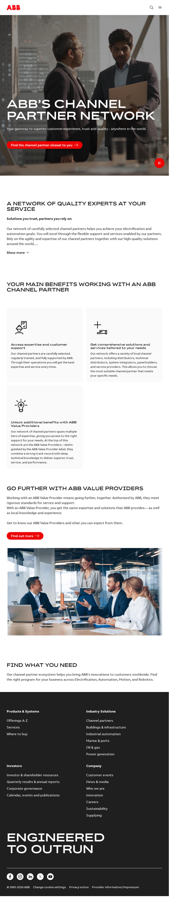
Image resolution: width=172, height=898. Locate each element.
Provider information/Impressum (115, 887)
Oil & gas (93, 747)
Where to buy (17, 734)
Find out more (22, 536)
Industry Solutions (101, 711)
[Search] (152, 7)
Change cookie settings (49, 887)
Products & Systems (23, 711)
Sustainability (97, 808)
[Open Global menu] (160, 7)
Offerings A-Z (17, 720)
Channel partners (99, 720)
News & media (97, 782)
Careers (92, 802)
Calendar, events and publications (33, 795)
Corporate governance (24, 788)
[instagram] (20, 876)
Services (13, 727)
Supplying (94, 815)
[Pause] (159, 163)
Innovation (94, 795)
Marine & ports (97, 741)
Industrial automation (103, 734)
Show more (16, 252)
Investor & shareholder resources (32, 775)
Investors (14, 766)
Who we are (95, 788)
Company (94, 766)
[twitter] (40, 876)
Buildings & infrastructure (106, 727)
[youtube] (50, 876)
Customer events (99, 775)
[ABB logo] (13, 7)
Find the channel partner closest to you (41, 145)
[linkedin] (30, 876)
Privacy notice (79, 887)
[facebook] (10, 876)
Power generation (100, 754)
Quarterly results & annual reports (33, 782)
